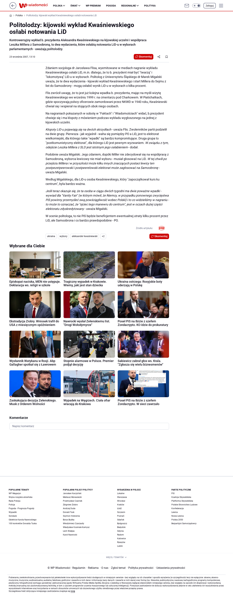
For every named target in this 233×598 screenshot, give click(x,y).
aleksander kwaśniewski (84, 236)
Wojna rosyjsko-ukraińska (20, 497)
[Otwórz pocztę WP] (187, 5)
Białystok (121, 527)
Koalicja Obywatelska (181, 497)
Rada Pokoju (14, 501)
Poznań (120, 516)
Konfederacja (177, 508)
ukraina (51, 236)
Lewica (174, 512)
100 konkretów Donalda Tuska (23, 523)
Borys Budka (68, 520)
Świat (74, 5)
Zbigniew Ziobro (70, 504)
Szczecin (121, 512)
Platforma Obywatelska (182, 501)
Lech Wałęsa (69, 531)
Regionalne (128, 5)
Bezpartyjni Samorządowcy (183, 523)
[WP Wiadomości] (36, 5)
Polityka (150, 5)
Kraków (120, 504)
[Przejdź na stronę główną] (12, 8)
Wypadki (13, 512)
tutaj (73, 591)
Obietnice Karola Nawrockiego (23, 520)
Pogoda (111, 5)
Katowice (121, 538)
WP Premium (93, 5)
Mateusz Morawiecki (72, 497)
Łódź (119, 508)
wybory (63, 236)
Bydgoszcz (122, 523)
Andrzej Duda (69, 508)
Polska (57, 5)
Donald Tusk (68, 512)
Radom (120, 535)
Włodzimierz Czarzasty (73, 523)
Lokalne (120, 493)
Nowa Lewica (177, 516)
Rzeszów (121, 542)
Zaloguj (210, 5)
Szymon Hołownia (71, 516)
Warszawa (122, 497)
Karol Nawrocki (70, 535)
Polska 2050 (177, 520)
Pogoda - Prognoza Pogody (21, 508)
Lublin (120, 546)
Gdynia (120, 531)
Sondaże (13, 516)
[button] (196, 6)
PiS (172, 493)
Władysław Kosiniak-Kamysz (76, 527)
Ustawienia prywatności (170, 567)
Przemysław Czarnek (72, 501)
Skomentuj (145, 56)
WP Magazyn (15, 493)
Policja (12, 504)
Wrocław (121, 501)
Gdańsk (120, 520)
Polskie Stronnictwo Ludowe (184, 504)
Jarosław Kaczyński (72, 493)
